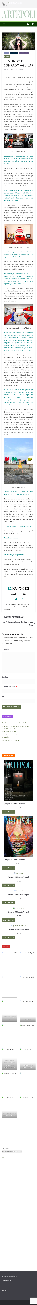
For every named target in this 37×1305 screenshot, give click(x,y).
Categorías (5, 1149)
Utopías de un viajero (15, 3)
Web (3, 696)
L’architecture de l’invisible (10, 740)
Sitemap (4, 1290)
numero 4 (7, 56)
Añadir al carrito (8, 812)
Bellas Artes (14, 53)
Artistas (6, 53)
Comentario (7, 650)
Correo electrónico (9, 687)
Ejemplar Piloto (24, 53)
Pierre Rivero (19, 69)
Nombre (5, 677)
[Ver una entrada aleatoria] (33, 24)
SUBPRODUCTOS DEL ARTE (14, 617)
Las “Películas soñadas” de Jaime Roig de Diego (18, 623)
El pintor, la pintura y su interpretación (14, 723)
